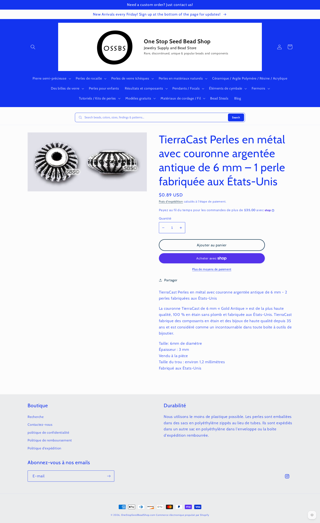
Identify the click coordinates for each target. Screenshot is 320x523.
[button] (33, 47)
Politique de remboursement (50, 440)
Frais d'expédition (171, 201)
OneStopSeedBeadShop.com (138, 514)
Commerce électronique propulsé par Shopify (182, 514)
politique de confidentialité (48, 432)
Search (236, 117)
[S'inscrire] (109, 476)
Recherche (36, 417)
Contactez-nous (40, 424)
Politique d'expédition (44, 448)
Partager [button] (170, 280)
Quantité (165, 218)
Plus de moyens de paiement (211, 269)
